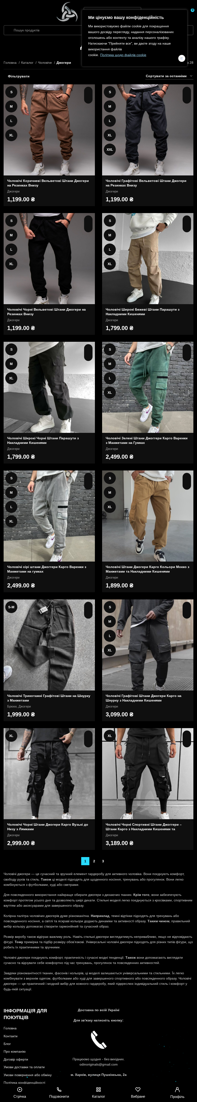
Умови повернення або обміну (28, 1075)
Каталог (27, 62)
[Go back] (74, 45)
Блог (7, 1044)
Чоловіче (45, 62)
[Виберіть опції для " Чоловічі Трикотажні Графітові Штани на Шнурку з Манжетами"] (88, 606)
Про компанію (15, 1051)
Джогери (13, 191)
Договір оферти (16, 1059)
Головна (11, 62)
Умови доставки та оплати (24, 1067)
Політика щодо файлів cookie (123, 55)
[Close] (181, 58)
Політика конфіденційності (24, 1083)
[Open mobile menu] (5, 12)
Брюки (12, 706)
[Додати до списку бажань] (88, 99)
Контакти (11, 1036)
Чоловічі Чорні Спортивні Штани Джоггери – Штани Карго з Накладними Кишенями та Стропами (144, 829)
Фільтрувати (19, 76)
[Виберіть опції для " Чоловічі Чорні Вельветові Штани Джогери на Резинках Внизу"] (88, 219)
